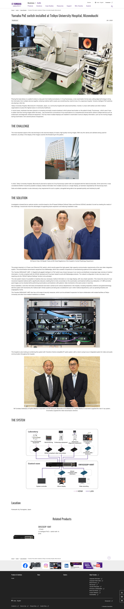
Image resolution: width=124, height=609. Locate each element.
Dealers (89, 2)
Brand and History (93, 590)
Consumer (108, 2)
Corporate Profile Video (95, 580)
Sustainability (92, 594)
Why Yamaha (79, 6)
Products (30, 6)
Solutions (39, 6)
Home (12, 10)
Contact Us (13, 606)
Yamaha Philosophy (94, 586)
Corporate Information (94, 578)
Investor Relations (93, 592)
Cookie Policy (43, 606)
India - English (100, 2)
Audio (39, 3)
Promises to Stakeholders (95, 588)
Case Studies (49, 6)
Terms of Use (23, 606)
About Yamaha (93, 575)
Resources (60, 6)
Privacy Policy (33, 606)
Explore (88, 6)
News (38, 575)
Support (69, 6)
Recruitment (92, 584)
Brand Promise (93, 582)
